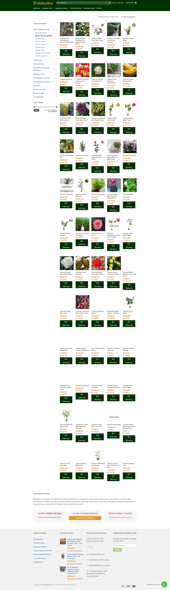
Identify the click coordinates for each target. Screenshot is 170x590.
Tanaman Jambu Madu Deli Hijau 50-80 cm (113, 465)
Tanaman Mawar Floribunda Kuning (113, 273)
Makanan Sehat (89, 8)
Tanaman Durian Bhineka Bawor (65, 119)
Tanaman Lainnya (61, 8)
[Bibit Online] (43, 3)
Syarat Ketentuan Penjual (42, 554)
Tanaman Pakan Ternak (42, 53)
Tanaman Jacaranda (66, 194)
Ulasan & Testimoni (40, 547)
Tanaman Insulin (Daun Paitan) (128, 234)
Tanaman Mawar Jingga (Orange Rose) (96, 157)
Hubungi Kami (38, 562)
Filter (36, 110)
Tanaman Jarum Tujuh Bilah (65, 464)
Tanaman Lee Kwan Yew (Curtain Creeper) (113, 40)
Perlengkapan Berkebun (41, 82)
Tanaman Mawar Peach (96, 234)
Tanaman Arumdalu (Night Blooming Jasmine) (82, 426)
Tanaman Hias (47, 8)
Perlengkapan (75, 8)
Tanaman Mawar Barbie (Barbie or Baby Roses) (112, 157)
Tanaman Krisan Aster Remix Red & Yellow (82, 312)
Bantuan (36, 8)
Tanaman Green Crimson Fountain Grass (65, 387)
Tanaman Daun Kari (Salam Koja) (66, 425)
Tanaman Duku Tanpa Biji (67, 156)
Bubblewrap (37, 60)
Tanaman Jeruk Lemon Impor (112, 119)
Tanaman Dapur (40, 41)
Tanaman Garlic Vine (129, 155)
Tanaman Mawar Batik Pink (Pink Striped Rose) (112, 196)
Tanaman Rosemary (82, 155)
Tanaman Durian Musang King (128, 80)
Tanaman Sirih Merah (82, 385)
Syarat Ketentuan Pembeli (42, 550)
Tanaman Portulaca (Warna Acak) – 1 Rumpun (82, 81)
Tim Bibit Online (38, 543)
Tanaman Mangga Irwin (128, 464)
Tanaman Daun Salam (127, 312)
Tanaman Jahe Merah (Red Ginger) (98, 464)
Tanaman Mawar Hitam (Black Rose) (82, 119)
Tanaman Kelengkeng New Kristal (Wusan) (98, 119)
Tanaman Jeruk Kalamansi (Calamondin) (112, 81)
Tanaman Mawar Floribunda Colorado (113, 386)
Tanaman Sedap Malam (128, 39)
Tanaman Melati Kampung (65, 234)
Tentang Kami (38, 539)
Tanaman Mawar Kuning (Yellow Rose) (82, 349)
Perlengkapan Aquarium (41, 78)
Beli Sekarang (66, 52)
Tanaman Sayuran (41, 56)
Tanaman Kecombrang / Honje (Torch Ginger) (113, 235)
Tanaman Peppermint (98, 194)
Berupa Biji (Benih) (41, 33)
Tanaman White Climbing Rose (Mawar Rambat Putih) (81, 41)
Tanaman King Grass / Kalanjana (82, 234)
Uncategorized (38, 97)
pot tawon (36, 85)
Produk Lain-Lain (39, 89)
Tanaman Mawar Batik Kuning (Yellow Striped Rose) (129, 426)
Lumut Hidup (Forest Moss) (97, 349)
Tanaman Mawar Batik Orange (128, 386)
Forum (98, 8)
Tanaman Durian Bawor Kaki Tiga (96, 425)
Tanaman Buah (40, 38)
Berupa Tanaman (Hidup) (43, 36)
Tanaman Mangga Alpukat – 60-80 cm (113, 312)
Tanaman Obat (39, 50)
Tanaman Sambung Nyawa (97, 312)
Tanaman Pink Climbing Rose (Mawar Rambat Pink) (66, 40)
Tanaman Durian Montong (81, 273)
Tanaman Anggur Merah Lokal (128, 119)
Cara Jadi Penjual (39, 558)
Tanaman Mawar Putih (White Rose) (66, 273)
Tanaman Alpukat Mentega (128, 349)
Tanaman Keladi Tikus (114, 424)
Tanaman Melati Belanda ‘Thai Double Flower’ (129, 274)
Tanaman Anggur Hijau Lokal (65, 312)
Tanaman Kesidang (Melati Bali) (66, 349)
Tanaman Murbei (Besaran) (81, 195)
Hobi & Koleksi (38, 64)
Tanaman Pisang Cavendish (96, 386)
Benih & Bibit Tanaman (41, 29)
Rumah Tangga (38, 93)
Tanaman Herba (40, 44)
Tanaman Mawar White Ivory (81, 464)
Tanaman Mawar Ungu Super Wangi (97, 39)
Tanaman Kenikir (128, 194)
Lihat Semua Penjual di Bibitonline (41, 69)
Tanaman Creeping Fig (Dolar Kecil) (97, 80)
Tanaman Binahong (66, 79)
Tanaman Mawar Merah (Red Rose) (97, 273)
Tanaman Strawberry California (113, 349)
